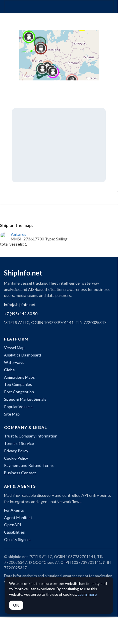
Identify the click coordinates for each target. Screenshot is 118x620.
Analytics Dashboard (22, 354)
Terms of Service (19, 443)
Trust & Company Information (30, 435)
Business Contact (20, 472)
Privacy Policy (16, 450)
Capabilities (14, 532)
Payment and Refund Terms (29, 465)
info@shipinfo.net (20, 304)
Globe (9, 369)
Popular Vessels (18, 406)
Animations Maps (19, 377)
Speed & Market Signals (25, 399)
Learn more (87, 594)
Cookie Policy (16, 458)
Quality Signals (17, 539)
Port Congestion (19, 391)
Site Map (12, 414)
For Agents (14, 510)
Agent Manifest (18, 517)
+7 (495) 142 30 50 (20, 313)
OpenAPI (12, 524)
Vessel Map (14, 347)
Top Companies (18, 384)
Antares (18, 234)
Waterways (14, 362)
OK (16, 605)
